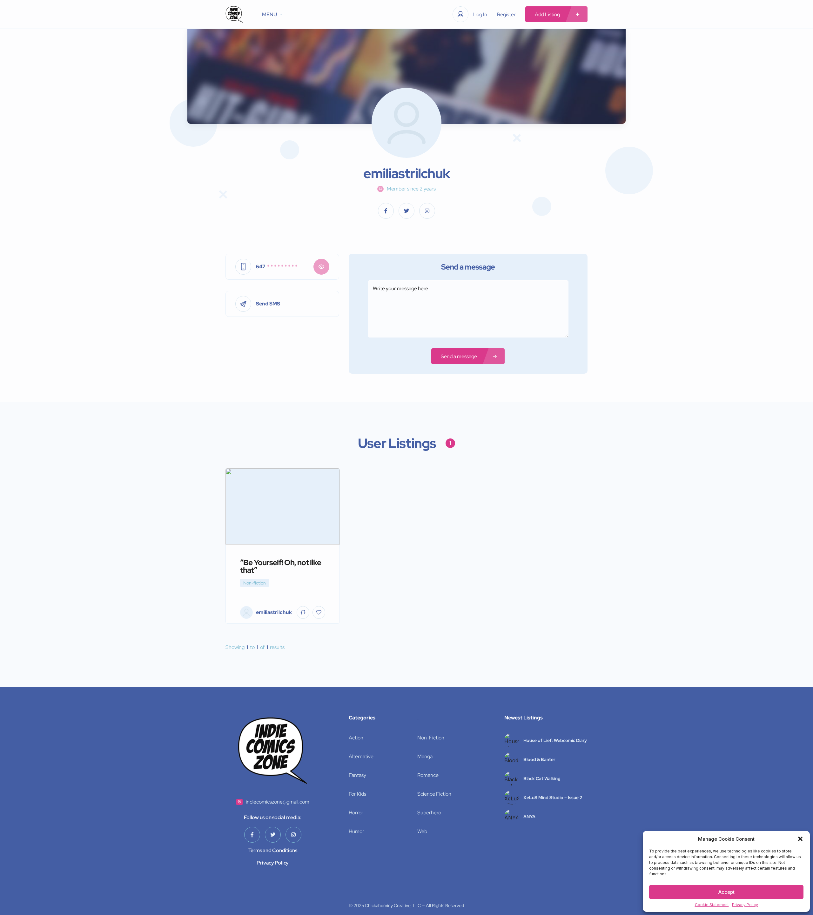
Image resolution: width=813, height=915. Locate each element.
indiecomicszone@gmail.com (277, 801)
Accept (726, 892)
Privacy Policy (745, 904)
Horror (356, 812)
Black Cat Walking (542, 778)
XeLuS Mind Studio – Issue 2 (552, 797)
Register (506, 14)
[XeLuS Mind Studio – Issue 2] (511, 797)
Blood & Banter (539, 759)
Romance (428, 775)
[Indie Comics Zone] (234, 14)
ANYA (529, 816)
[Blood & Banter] (511, 759)
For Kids (357, 794)
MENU (269, 14)
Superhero (429, 812)
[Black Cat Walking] (511, 778)
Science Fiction (434, 794)
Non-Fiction (430, 737)
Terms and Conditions (272, 850)
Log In (480, 14)
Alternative (361, 756)
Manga (425, 756)
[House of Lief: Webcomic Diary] (511, 740)
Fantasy (357, 775)
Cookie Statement (712, 904)
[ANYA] (511, 816)
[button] (800, 839)
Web (422, 831)
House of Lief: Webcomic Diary (555, 740)
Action (356, 737)
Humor (356, 831)
